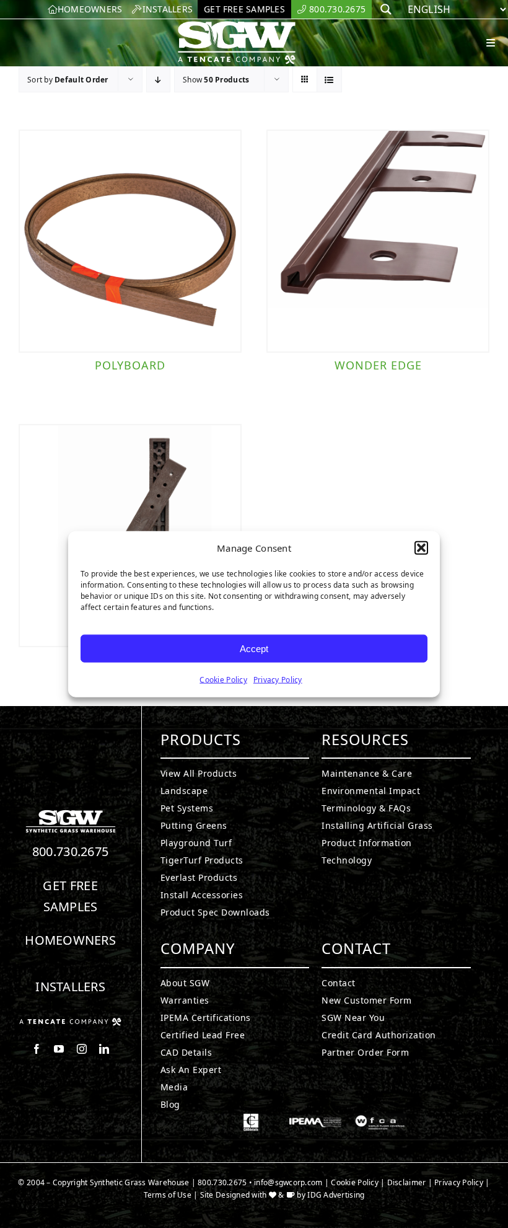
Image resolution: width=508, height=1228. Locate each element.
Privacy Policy (277, 679)
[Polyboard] (130, 241)
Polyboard (130, 365)
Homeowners (70, 940)
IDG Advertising (335, 1195)
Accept (254, 648)
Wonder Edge (378, 365)
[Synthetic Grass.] (70, 1022)
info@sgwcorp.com (288, 1182)
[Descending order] (158, 79)
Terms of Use (167, 1195)
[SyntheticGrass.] (237, 24)
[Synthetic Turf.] (70, 813)
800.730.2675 (70, 851)
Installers (70, 986)
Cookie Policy (223, 679)
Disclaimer (406, 1182)
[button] (421, 548)
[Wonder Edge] (377, 241)
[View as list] (329, 80)
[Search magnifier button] (386, 9)
